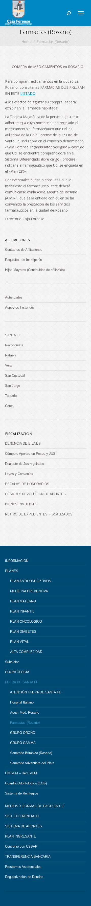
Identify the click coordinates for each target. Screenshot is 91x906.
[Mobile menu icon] (81, 13)
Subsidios (12, 662)
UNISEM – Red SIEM (21, 773)
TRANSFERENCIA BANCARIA (28, 856)
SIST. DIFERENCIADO (22, 816)
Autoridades (13, 297)
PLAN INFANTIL (22, 611)
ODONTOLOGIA (17, 672)
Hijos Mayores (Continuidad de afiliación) (35, 270)
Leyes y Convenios (19, 474)
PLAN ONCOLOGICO (26, 621)
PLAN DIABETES (23, 631)
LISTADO (27, 93)
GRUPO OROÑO (22, 733)
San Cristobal (15, 375)
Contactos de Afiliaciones (23, 250)
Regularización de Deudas (24, 877)
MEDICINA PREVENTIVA (29, 591)
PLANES (11, 571)
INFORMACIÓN (16, 561)
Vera (8, 365)
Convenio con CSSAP (21, 846)
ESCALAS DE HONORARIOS (27, 484)
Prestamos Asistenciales (23, 867)
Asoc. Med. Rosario (24, 712)
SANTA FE (13, 335)
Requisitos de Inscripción (23, 260)
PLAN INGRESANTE (20, 836)
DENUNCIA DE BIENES (23, 443)
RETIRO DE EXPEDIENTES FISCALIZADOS (39, 514)
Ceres (9, 406)
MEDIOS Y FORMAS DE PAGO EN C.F (34, 806)
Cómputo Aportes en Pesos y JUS (30, 454)
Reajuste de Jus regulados (24, 464)
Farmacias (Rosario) (25, 722)
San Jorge (12, 386)
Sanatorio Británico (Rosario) (31, 753)
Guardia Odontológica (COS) (26, 783)
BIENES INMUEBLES (21, 504)
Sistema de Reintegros (21, 793)
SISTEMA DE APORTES (23, 826)
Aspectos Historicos (20, 307)
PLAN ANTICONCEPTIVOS (30, 581)
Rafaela (10, 355)
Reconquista (14, 345)
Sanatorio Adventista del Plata (32, 763)
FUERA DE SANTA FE (21, 682)
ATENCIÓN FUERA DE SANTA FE (35, 692)
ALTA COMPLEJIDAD (26, 652)
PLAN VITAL (19, 642)
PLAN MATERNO (23, 601)
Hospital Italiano (22, 702)
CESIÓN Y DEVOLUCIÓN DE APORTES (35, 494)
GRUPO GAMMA (23, 743)
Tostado (11, 396)
